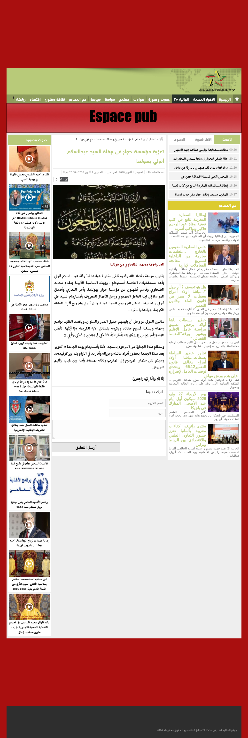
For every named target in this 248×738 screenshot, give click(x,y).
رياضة (21, 99)
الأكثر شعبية (203, 139)
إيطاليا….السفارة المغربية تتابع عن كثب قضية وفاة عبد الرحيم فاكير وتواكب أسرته (204, 188)
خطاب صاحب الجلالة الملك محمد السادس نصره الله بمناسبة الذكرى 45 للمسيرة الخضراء (29, 266)
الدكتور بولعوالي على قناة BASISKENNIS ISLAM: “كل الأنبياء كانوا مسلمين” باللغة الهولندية (29, 220)
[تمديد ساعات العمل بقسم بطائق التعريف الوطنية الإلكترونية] (29, 409)
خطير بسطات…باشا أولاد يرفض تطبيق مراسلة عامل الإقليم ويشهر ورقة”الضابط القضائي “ (187, 329)
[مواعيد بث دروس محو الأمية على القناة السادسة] (29, 289)
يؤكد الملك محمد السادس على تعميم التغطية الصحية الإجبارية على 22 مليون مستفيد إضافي (29, 627)
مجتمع (124, 99)
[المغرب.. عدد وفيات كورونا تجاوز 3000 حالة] (29, 327)
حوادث (138, 99)
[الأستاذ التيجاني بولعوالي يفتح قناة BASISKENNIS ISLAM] (29, 448)
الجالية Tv (181, 99)
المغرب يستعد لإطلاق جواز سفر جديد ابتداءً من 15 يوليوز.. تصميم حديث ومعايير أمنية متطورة (206, 197)
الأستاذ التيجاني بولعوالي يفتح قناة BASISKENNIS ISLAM (29, 466)
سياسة (110, 99)
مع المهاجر (77, 99)
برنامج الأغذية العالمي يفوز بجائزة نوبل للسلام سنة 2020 (29, 505)
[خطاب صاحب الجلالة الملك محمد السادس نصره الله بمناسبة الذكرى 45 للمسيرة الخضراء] (29, 245)
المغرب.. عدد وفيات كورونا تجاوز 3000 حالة (29, 346)
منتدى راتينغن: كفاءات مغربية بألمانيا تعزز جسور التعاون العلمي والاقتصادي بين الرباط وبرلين (187, 435)
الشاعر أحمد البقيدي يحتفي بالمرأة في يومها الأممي (29, 177)
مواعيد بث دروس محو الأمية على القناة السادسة (29, 307)
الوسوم (179, 139)
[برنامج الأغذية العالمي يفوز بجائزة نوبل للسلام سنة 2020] (29, 486)
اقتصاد (35, 99)
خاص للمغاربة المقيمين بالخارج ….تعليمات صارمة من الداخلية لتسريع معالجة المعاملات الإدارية (187, 256)
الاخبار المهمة (204, 99)
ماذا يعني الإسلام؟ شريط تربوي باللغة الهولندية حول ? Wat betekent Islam (29, 386)
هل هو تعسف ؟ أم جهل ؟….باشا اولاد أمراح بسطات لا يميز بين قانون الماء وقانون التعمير (187, 296)
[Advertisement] (124, 34)
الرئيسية (225, 99)
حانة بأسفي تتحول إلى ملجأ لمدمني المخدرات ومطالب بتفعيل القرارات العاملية (205, 161)
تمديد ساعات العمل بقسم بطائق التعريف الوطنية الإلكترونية (29, 427)
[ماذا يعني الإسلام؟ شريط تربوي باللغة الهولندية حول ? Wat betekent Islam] (29, 366)
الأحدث (227, 139)
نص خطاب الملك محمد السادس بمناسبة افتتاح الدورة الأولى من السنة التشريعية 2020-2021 (29, 584)
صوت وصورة (159, 99)
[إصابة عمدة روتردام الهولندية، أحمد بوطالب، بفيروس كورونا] (29, 525)
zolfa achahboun (155, 172)
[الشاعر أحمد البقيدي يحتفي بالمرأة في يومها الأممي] (29, 159)
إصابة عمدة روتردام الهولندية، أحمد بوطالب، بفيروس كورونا (29, 543)
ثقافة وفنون (55, 99)
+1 (62, 179)
